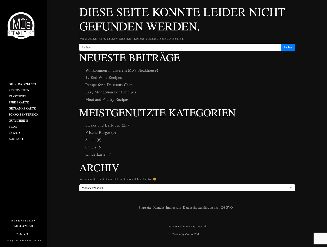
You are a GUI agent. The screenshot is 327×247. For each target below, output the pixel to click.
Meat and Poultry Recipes (107, 99)
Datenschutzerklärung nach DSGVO (208, 207)
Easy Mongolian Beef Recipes (110, 92)
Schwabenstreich (24, 114)
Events (15, 132)
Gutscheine (18, 120)
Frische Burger (97, 132)
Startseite (17, 96)
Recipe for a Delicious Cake (109, 84)
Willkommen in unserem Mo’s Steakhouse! (121, 70)
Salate (90, 139)
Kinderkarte (95, 154)
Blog (13, 126)
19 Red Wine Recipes (103, 77)
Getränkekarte (22, 108)
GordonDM (192, 234)
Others (91, 147)
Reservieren (19, 90)
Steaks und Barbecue (103, 125)
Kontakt (16, 139)
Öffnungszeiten (22, 84)
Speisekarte (19, 102)
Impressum (173, 207)
